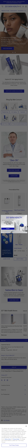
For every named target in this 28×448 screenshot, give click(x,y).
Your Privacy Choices (14, 445)
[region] (14, 436)
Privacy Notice (16, 439)
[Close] (26, 426)
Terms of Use (8, 439)
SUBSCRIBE (7, 228)
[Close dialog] (26, 216)
